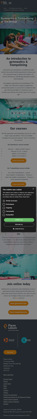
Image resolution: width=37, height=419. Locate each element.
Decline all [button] (19, 224)
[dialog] (18, 209)
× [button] (33, 189)
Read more (26, 197)
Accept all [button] (19, 220)
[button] (18, 229)
